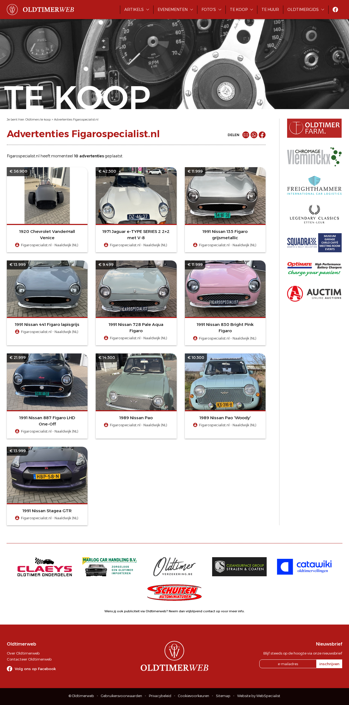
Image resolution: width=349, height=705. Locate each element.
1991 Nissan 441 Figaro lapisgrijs (47, 324)
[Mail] (245, 134)
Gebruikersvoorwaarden (121, 696)
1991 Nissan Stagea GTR (47, 510)
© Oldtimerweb (81, 696)
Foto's (208, 9)
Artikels (134, 9)
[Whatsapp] (254, 134)
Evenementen (173, 9)
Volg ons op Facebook (35, 669)
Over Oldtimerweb (23, 653)
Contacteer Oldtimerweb (29, 659)
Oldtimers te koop (38, 119)
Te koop (239, 9)
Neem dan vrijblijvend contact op (194, 611)
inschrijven (329, 664)
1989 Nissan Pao (136, 417)
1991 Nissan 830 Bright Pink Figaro (225, 327)
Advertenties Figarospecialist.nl (76, 119)
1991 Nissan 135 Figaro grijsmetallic (225, 234)
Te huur (270, 9)
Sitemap (223, 696)
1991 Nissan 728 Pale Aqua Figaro (136, 327)
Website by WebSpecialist (258, 696)
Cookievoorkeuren (193, 696)
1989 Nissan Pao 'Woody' (225, 417)
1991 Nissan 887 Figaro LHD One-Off (47, 421)
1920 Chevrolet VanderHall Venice (47, 234)
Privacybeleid (160, 696)
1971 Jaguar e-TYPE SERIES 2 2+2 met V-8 (136, 234)
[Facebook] (262, 134)
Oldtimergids (303, 9)
